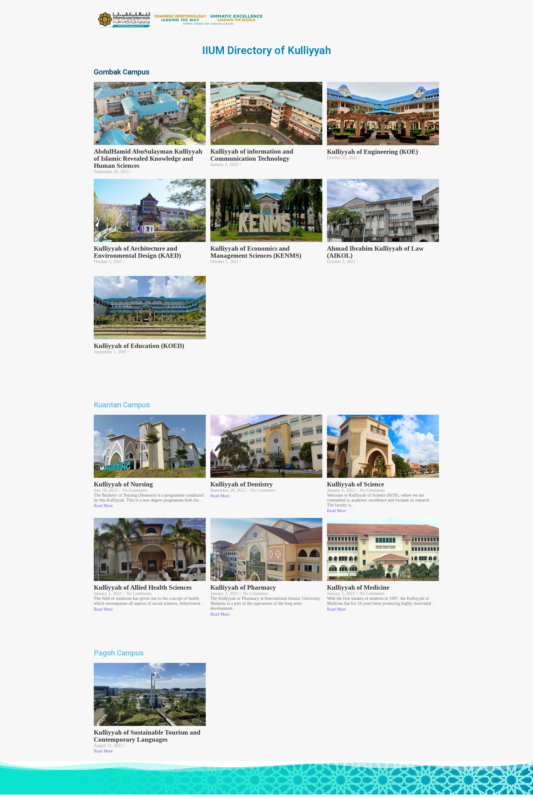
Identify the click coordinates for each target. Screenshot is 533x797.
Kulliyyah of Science (355, 484)
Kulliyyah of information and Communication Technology (251, 155)
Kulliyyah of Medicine (358, 587)
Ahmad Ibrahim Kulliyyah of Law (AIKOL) (375, 252)
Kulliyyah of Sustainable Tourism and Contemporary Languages (147, 736)
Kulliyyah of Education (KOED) (139, 346)
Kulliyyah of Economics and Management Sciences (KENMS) (255, 252)
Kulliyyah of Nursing (123, 484)
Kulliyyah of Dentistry (241, 484)
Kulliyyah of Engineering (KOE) (372, 151)
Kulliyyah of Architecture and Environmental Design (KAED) (138, 252)
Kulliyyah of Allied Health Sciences (143, 587)
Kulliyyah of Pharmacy (243, 587)
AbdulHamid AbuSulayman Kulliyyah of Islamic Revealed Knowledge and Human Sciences (148, 158)
